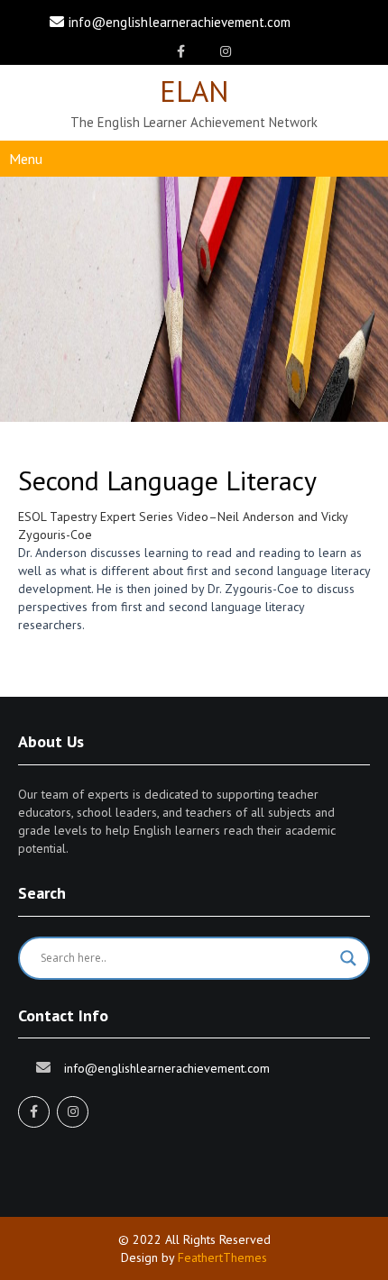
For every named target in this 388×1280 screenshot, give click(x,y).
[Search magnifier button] (348, 958)
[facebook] (181, 51)
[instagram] (225, 51)
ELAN (194, 90)
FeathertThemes (222, 1257)
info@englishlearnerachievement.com (180, 22)
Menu (25, 159)
